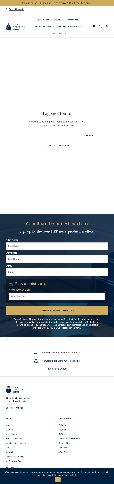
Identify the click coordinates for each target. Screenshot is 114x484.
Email (9, 266)
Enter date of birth (20, 290)
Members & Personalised (68, 26)
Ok (57, 479)
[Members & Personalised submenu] (81, 26)
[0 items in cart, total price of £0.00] (106, 26)
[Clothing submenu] (62, 19)
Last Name (11, 253)
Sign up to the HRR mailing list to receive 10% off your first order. (57, 3)
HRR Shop (64, 145)
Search (88, 135)
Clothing (58, 19)
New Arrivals (43, 19)
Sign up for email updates (57, 310)
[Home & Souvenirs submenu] (53, 26)
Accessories (72, 19)
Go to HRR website (16, 9)
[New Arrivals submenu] (49, 19)
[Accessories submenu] (79, 19)
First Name (12, 240)
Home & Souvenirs (43, 26)
